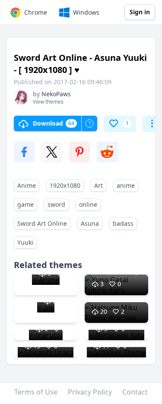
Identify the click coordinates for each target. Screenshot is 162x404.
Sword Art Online (42, 223)
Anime (26, 185)
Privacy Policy (90, 392)
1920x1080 (65, 185)
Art (98, 185)
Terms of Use (35, 392)
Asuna (90, 223)
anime (126, 185)
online (88, 204)
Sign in (140, 12)
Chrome (35, 12)
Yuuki (25, 242)
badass (123, 223)
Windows (86, 12)
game (25, 204)
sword (56, 204)
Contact (135, 392)
